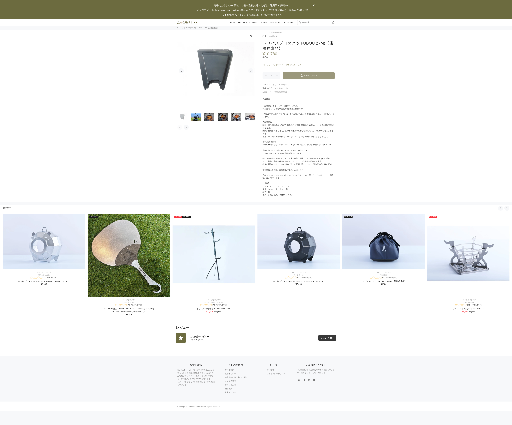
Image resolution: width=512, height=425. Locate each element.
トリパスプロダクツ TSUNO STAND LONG (214, 308)
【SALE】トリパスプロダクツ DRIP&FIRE (468, 308)
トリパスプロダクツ (281, 84)
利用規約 (228, 388)
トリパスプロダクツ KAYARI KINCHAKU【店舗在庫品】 (383, 281)
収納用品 (383, 275)
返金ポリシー (230, 373)
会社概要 (270, 370)
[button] (43, 278)
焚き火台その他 (281, 88)
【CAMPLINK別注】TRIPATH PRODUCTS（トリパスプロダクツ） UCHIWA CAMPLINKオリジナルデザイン (129, 310)
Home (179, 28)
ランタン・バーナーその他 (213, 302)
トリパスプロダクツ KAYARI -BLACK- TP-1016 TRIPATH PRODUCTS (298, 281)
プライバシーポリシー (276, 373)
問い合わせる (295, 65)
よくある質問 (230, 381)
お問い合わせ (230, 385)
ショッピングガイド (274, 65)
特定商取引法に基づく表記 (236, 377)
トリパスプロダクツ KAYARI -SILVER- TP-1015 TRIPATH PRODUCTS (43, 281)
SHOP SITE (288, 22)
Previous (181, 70)
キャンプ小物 (129, 302)
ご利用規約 (229, 370)
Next (250, 70)
